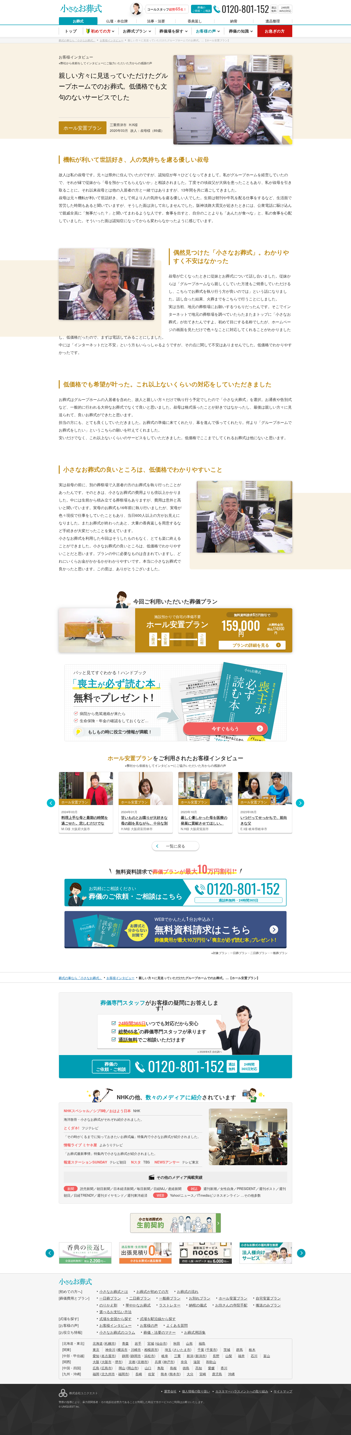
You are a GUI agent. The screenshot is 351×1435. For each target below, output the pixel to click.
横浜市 (122, 1349)
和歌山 (211, 1361)
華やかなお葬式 (138, 1304)
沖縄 (231, 1373)
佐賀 (151, 1373)
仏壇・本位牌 (117, 21)
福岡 (96, 1373)
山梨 (228, 1355)
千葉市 (211, 1349)
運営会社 (170, 1391)
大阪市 (106, 1361)
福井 (241, 1355)
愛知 (96, 1355)
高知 (198, 1368)
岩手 (138, 1343)
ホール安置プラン (233, 1298)
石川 (254, 1355)
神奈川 (110, 1349)
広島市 (106, 1368)
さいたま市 (182, 1349)
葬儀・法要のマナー (160, 1332)
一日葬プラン (110, 1298)
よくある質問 (177, 1325)
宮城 (150, 1343)
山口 (148, 1368)
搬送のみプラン (268, 1304)
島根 (173, 1368)
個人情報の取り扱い (196, 1391)
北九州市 (108, 1373)
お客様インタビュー (115, 1325)
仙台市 (161, 1343)
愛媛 (211, 1368)
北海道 (98, 1343)
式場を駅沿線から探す (158, 1318)
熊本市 (175, 1373)
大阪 (96, 1361)
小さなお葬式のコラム (117, 1332)
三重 (177, 1355)
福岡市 (123, 1373)
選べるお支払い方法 (115, 1311)
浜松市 (149, 1355)
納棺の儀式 (198, 1304)
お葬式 (78, 21)
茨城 (226, 1349)
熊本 (164, 1373)
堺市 (118, 1361)
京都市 (143, 1361)
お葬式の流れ (187, 1291)
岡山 (122, 1368)
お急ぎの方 (275, 31)
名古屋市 (108, 1355)
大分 (190, 1373)
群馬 (239, 1349)
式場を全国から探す (115, 1318)
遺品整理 (273, 21)
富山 (266, 1355)
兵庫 (158, 1361)
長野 (216, 1355)
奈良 (184, 1361)
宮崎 (202, 1373)
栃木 (252, 1349)
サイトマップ (283, 1391)
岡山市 (133, 1368)
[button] (51, 803)
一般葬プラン (170, 1298)
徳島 (186, 1368)
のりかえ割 (108, 1304)
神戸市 (169, 1361)
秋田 (176, 1343)
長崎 (138, 1373)
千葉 (200, 1349)
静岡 (125, 1355)
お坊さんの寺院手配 (231, 1304)
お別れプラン (199, 1298)
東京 (96, 1349)
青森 (125, 1343)
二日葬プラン (140, 1298)
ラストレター (170, 1304)
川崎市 (136, 1349)
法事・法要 (156, 21)
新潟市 (201, 1355)
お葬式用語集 (195, 1332)
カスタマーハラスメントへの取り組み (241, 1391)
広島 (96, 1368)
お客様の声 (149, 1325)
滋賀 (196, 1361)
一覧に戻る (175, 846)
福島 (202, 1343)
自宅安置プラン (268, 1298)
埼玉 (168, 1349)
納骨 (233, 21)
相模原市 (151, 1349)
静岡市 (136, 1355)
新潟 (190, 1355)
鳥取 (160, 1368)
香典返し (195, 21)
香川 (224, 1368)
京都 (132, 1361)
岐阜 (164, 1355)
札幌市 (110, 1343)
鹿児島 (217, 1373)
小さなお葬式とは (113, 1291)
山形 (189, 1343)
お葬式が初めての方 (152, 1291)
